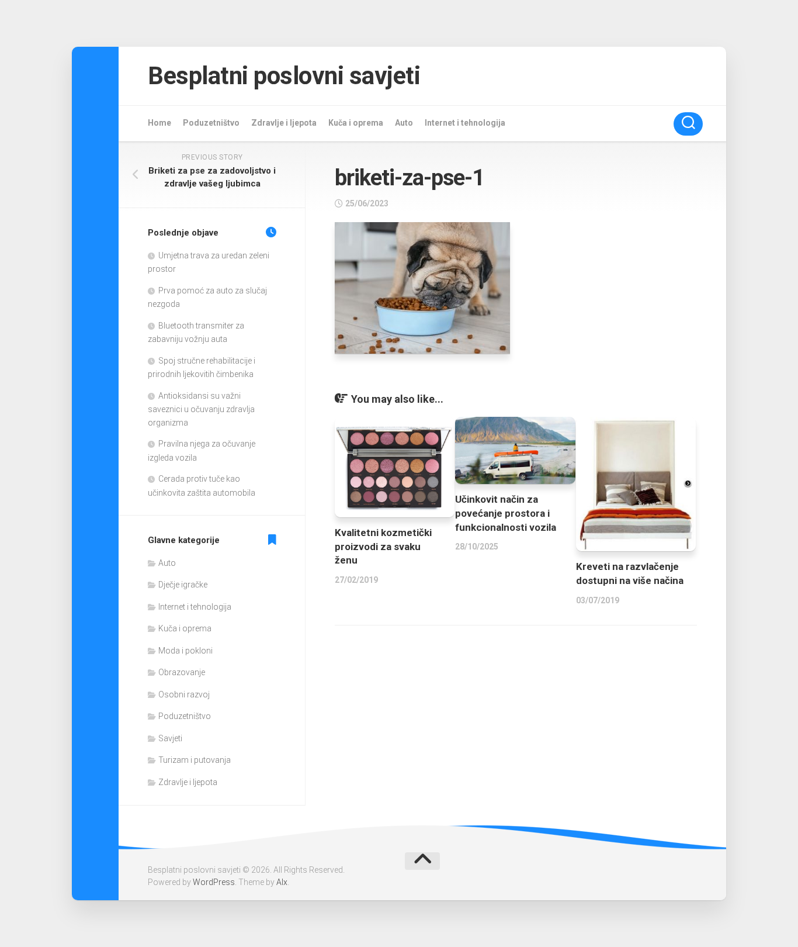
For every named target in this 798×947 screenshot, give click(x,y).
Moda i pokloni (185, 650)
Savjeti (170, 738)
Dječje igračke (182, 584)
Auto (404, 122)
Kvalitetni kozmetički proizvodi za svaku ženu (383, 546)
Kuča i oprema (355, 122)
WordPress (214, 882)
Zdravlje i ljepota (284, 122)
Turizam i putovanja (194, 760)
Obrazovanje (181, 672)
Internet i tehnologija (465, 122)
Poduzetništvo (211, 122)
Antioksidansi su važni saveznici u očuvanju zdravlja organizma (201, 409)
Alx (281, 882)
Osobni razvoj (184, 694)
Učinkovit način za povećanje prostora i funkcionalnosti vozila (505, 513)
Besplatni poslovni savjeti (284, 75)
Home (159, 122)
